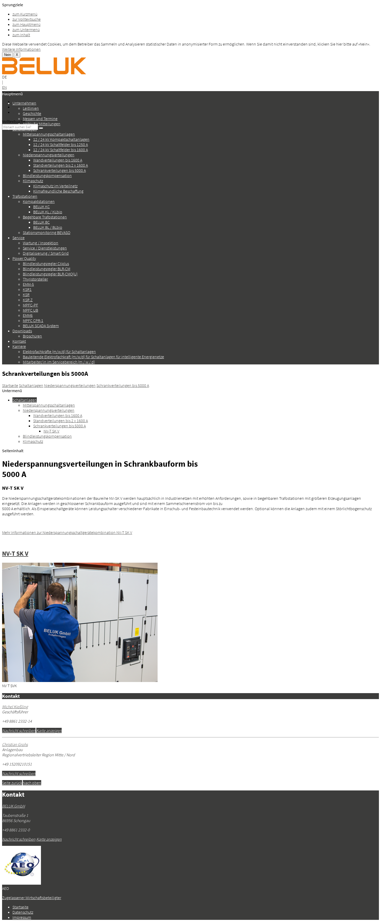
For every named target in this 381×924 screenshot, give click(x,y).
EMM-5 (28, 284)
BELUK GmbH (13, 806)
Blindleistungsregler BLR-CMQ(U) (50, 273)
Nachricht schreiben (19, 730)
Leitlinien (31, 108)
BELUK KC (41, 206)
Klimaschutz (33, 180)
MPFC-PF (30, 304)
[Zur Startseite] (44, 72)
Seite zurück (12, 782)
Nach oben (32, 782)
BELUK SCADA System (41, 325)
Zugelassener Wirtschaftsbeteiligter (31, 897)
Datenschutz (22, 912)
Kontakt (19, 341)
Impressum (21, 112)
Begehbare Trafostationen (45, 216)
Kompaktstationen (39, 201)
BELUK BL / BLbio (47, 227)
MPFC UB (30, 310)
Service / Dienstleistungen (45, 248)
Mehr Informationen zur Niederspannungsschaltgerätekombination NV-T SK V (67, 532)
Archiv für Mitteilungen (41, 123)
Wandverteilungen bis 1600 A (57, 160)
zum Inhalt (21, 34)
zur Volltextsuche (26, 19)
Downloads (22, 330)
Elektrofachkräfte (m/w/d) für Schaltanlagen (59, 351)
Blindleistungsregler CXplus (46, 263)
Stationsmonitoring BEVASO (46, 232)
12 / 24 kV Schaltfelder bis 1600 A (60, 149)
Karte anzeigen (49, 730)
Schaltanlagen (24, 128)
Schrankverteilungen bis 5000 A (59, 170)
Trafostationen (24, 196)
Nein (7, 55)
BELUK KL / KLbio (47, 211)
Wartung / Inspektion (40, 242)
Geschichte (32, 113)
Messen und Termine (40, 118)
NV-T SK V (51, 431)
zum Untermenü (26, 29)
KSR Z (28, 299)
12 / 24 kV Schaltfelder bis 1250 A (60, 144)
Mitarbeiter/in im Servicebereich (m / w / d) (59, 361)
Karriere (19, 346)
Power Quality (24, 258)
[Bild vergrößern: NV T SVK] (80, 680)
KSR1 (27, 289)
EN (4, 87)
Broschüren (32, 336)
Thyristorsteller (35, 279)
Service (18, 237)
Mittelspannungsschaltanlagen (49, 134)
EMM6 (28, 315)
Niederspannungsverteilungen (48, 154)
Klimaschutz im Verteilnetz (55, 185)
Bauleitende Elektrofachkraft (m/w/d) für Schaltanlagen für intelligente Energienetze (93, 356)
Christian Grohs (15, 744)
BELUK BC (41, 222)
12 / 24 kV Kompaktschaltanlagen (61, 139)
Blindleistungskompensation (47, 175)
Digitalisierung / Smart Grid (46, 253)
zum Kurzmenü (24, 14)
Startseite (10, 385)
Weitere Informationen (21, 49)
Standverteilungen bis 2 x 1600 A (60, 165)
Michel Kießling (15, 706)
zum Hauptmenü (26, 24)
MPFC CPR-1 (33, 320)
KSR (26, 294)
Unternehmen (24, 103)
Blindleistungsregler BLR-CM (46, 268)
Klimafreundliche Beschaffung (58, 191)
